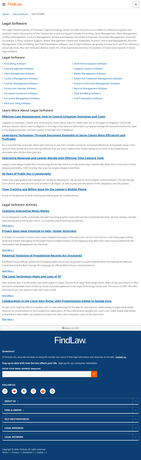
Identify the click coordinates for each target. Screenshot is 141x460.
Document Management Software (22, 98)
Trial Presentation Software (88, 98)
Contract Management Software (21, 83)
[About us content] (136, 401)
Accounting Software (15, 63)
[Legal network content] (136, 437)
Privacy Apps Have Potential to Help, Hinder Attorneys (39, 231)
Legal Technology (20, 14)
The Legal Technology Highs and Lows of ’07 (31, 276)
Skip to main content (70, 3)
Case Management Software (19, 68)
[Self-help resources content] (136, 419)
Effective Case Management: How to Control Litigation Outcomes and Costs (53, 116)
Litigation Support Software (88, 68)
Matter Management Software (90, 73)
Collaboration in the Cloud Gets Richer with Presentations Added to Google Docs (57, 301)
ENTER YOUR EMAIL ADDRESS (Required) (21, 368)
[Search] (136, 4)
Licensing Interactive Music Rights (25, 211)
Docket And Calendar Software (20, 88)
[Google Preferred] (52, 391)
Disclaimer (27, 452)
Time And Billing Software (87, 93)
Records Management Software (90, 88)
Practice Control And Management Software (97, 83)
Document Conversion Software (21, 93)
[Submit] (94, 374)
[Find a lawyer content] (136, 410)
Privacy (15, 452)
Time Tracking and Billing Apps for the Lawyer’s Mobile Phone (44, 189)
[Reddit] (43, 391)
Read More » (8, 225)
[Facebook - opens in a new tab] (5, 391)
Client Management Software (19, 73)
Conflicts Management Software (21, 78)
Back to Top (72, 328)
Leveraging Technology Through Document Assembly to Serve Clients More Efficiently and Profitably (63, 137)
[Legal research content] (136, 428)
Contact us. (121, 357)
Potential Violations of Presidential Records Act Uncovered (42, 255)
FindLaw (5, 14)
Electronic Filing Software (17, 103)
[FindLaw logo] (16, 4)
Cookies (40, 452)
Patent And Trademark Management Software (98, 78)
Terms (5, 452)
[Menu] (4, 4)
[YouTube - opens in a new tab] (14, 391)
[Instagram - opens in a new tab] (33, 391)
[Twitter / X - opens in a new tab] (24, 391)
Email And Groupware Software (90, 63)
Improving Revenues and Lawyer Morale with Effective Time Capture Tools (53, 158)
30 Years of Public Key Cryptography (26, 174)
